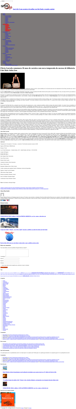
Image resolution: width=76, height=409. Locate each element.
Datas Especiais (8, 29)
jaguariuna (63, 274)
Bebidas (6, 34)
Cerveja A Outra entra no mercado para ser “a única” (18, 334)
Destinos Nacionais (8, 49)
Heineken (47, 274)
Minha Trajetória (8, 64)
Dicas (6, 55)
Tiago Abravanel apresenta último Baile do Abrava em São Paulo (52, 339)
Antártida (15, 272)
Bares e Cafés (7, 32)
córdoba (8, 274)
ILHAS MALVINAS (53, 274)
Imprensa (4, 63)
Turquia (35, 275)
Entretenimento (6, 24)
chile (71, 272)
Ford (43, 274)
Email (1, 260)
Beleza (4, 14)
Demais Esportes (8, 41)
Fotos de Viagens (6, 60)
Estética (6, 17)
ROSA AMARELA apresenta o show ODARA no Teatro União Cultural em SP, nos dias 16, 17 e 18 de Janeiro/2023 (24, 188)
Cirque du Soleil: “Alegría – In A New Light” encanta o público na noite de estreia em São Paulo (23, 229)
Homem (6, 19)
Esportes (4, 39)
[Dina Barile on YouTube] (7, 200)
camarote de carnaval (49, 272)
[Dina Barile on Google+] (4, 200)
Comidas (7, 35)
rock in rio (26, 275)
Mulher (6, 20)
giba (45, 274)
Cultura (6, 28)
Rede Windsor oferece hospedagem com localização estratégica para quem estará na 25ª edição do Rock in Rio (23, 343)
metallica (69, 274)
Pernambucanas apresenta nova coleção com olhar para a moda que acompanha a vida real (20, 348)
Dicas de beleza (8, 16)
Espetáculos (7, 30)
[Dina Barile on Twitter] (2, 200)
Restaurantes (7, 38)
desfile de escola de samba (25, 274)
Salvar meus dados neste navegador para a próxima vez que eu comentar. (15, 265)
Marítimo (7, 51)
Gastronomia (5, 31)
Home (4, 13)
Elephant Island (37, 274)
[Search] (0, 1)
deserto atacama (17, 274)
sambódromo (31, 275)
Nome (1, 258)
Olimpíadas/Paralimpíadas (10, 44)
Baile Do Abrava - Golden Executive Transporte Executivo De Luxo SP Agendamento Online (20, 339)
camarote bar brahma (37, 272)
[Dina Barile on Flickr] (6, 200)
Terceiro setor (7, 59)
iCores (22, 407)
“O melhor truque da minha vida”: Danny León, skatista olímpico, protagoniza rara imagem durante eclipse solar (24, 344)
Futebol (6, 42)
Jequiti (67, 274)
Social (6, 58)
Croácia (6, 274)
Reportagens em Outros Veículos (11, 65)
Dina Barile (33, 274)
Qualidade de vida (8, 57)
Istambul (60, 274)
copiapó (4, 274)
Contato (4, 62)
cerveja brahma (67, 272)
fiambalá (41, 274)
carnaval (61, 272)
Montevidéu (73, 274)
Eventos (6, 37)
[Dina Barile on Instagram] (8, 200)
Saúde (6, 23)
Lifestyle (4, 53)
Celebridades (7, 27)
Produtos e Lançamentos (9, 22)
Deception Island (12, 274)
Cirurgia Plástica (8, 15)
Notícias (6, 21)
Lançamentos (7, 56)
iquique (58, 274)
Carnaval (7, 26)
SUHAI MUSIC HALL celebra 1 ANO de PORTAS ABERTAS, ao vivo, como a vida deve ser (23, 216)
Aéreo (6, 46)
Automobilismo (8, 40)
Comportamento (8, 54)
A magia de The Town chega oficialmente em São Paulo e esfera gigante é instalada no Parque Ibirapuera (21, 187)
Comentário (3, 256)
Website (1, 262)
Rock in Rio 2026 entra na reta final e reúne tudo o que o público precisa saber (19, 243)
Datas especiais (8, 36)
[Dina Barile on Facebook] (3, 200)
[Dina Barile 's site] (1, 200)
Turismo (4, 45)
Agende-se (7, 25)
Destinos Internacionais (9, 48)
